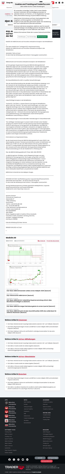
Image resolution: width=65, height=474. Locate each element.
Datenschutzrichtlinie (44, 32)
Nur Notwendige (31, 36)
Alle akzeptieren (42, 36)
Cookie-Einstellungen (20, 29)
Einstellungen (22, 36)
